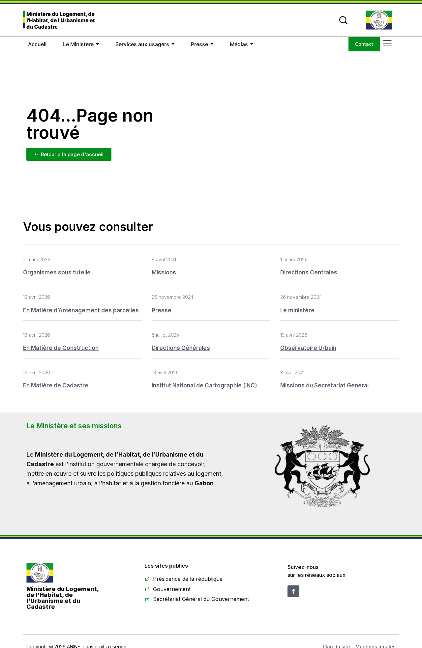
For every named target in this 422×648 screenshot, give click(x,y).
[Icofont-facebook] (293, 591)
